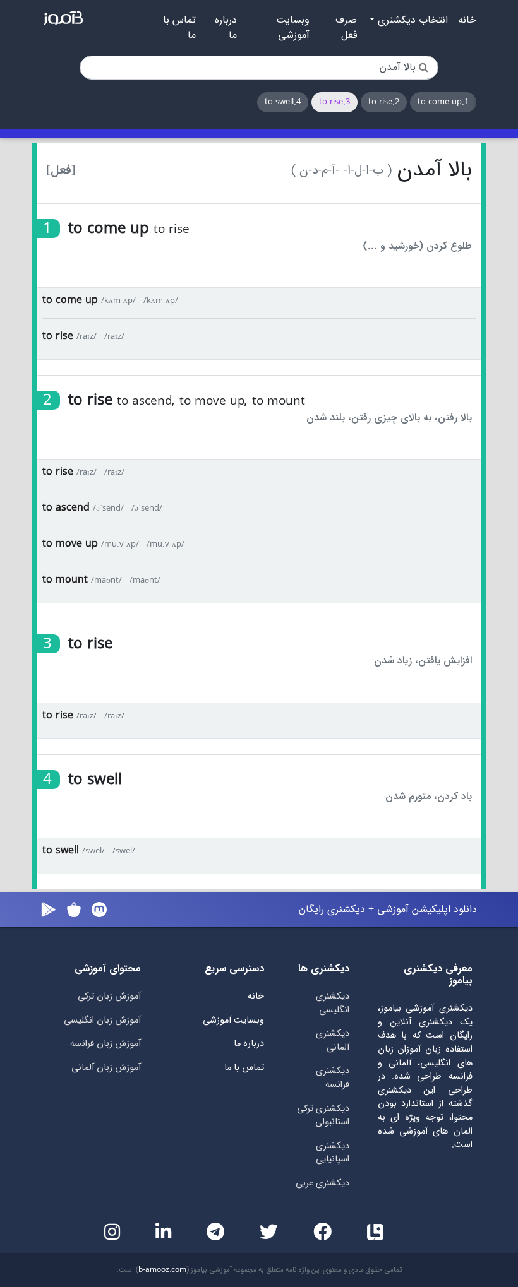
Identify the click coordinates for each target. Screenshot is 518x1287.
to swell (60, 850)
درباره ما (226, 28)
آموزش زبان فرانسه (105, 1043)
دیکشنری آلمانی (332, 1040)
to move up (70, 544)
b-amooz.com (162, 1270)
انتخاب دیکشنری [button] (411, 20)
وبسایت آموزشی (293, 28)
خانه (467, 20)
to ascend (66, 508)
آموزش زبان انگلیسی (102, 1020)
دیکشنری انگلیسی (332, 1003)
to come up (70, 300)
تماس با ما (179, 28)
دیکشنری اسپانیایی (332, 1153)
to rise (57, 336)
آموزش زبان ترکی (109, 996)
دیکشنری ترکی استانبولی (323, 1115)
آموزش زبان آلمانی (106, 1067)
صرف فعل (346, 28)
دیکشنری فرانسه (332, 1078)
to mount (65, 580)
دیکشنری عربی (322, 1183)
